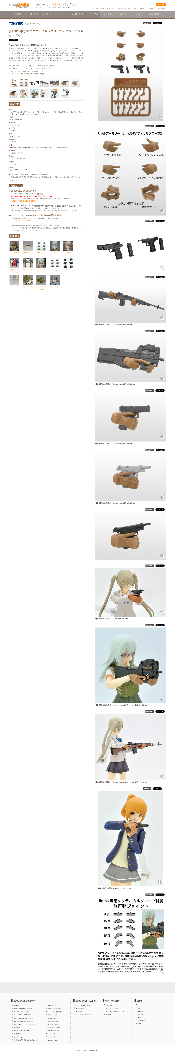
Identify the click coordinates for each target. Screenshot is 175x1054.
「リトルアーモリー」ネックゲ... (28, 288)
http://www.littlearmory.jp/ (35, 74)
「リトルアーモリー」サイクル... (14, 271)
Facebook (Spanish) (53, 1037)
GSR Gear (79, 1011)
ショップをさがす (132, 9)
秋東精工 (140, 1023)
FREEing (140, 1011)
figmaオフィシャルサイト (113, 1008)
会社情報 (17, 1005)
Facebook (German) (53, 1034)
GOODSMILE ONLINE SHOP (23, 1015)
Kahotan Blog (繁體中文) (55, 1012)
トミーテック (141, 1020)
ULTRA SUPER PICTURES (22, 1030)
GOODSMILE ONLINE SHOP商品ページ (27, 201)
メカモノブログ (52, 1015)
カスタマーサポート (149, 9)
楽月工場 (17, 1027)
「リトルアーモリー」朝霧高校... (41, 288)
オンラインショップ (115, 9)
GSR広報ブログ (81, 1008)
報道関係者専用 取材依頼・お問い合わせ (26, 1040)
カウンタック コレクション (84, 1014)
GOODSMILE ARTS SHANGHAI (23, 1018)
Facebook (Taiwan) (53, 1030)
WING (139, 1017)
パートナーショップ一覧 (21, 221)
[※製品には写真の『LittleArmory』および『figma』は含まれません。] (130, 702)
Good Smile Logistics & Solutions (23, 1021)
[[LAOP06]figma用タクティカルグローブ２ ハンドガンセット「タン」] (130, 119)
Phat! (139, 1008)
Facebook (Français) (54, 1027)
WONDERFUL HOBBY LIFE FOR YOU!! (26, 1024)
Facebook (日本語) (53, 1021)
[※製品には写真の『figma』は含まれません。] (130, 615)
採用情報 (163, 9)
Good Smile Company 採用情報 (23, 1008)
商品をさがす (100, 9)
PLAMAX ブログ (110, 1014)
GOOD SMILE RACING (83, 1005)
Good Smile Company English (22, 1012)
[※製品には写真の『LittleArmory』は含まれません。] (130, 321)
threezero (140, 1014)
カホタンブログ (52, 1005)
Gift (139, 1005)
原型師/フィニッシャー (21, 1034)
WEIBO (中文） (52, 1018)
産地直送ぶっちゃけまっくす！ (115, 1011)
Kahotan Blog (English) (54, 1008)
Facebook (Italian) (53, 1040)
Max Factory (109, 1005)
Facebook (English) (53, 1024)
